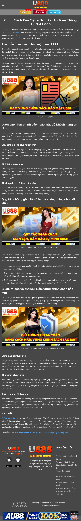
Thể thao (59, 462)
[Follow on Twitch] (25, 505)
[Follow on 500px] (21, 505)
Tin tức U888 (61, 456)
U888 (17, 32)
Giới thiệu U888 (61, 482)
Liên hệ (73, 488)
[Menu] (3, 4)
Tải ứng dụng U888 (63, 471)
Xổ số (66, 462)
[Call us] (17, 505)
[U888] (40, 5)
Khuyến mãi (71, 456)
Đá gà (71, 462)
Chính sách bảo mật (10, 418)
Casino (58, 459)
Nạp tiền (71, 465)
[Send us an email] (14, 505)
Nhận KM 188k (54, 12)
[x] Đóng (74, 513)
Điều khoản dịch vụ (62, 491)
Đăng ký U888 (61, 465)
